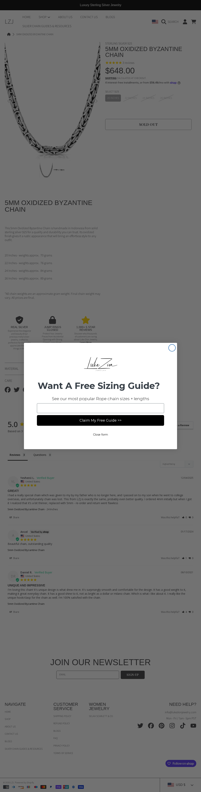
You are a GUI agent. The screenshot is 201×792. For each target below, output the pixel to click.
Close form (100, 434)
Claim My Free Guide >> (100, 420)
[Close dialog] (172, 347)
